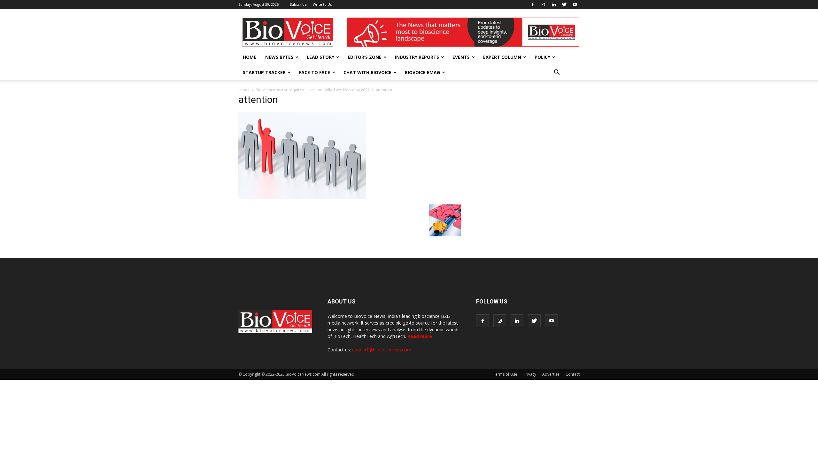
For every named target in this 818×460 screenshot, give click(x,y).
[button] (556, 72)
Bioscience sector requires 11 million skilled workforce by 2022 (313, 90)
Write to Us (322, 4)
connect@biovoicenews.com (381, 350)
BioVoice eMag (422, 72)
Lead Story (320, 57)
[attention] (302, 197)
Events (461, 57)
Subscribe (298, 4)
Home (249, 57)
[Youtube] (575, 4)
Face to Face (314, 72)
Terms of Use (505, 374)
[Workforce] (445, 234)
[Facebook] (532, 4)
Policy (542, 57)
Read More (419, 336)
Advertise (550, 374)
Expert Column (502, 57)
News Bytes (279, 57)
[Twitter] (564, 4)
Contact (573, 374)
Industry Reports (417, 57)
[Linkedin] (554, 4)
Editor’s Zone (365, 57)
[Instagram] (543, 4)
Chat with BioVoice (367, 72)
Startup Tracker (264, 72)
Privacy (529, 374)
